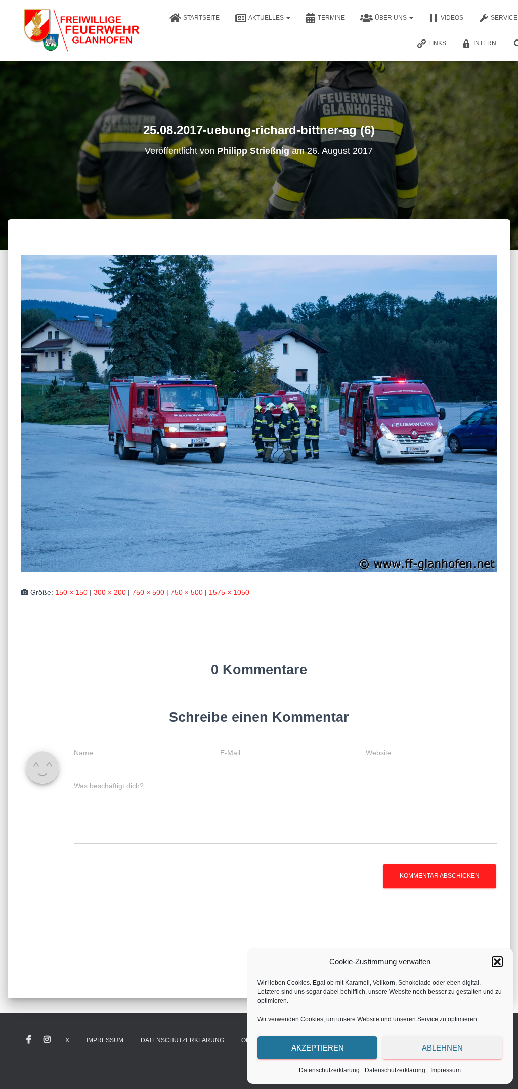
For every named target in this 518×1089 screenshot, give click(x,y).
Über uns (391, 17)
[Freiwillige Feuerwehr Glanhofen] (81, 30)
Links (437, 43)
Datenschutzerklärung (329, 1070)
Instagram (47, 1040)
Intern (484, 43)
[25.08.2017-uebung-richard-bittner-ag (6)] (259, 413)
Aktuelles (266, 17)
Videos (452, 17)
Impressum (445, 1070)
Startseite (201, 17)
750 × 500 (148, 592)
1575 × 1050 (229, 592)
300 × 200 (110, 592)
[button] (497, 962)
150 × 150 (71, 592)
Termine (331, 17)
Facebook (28, 1040)
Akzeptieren (317, 1047)
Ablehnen (442, 1047)
